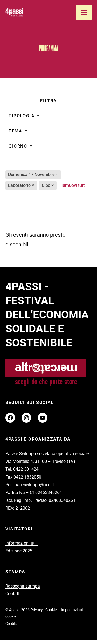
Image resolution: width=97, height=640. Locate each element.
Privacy (36, 610)
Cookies (51, 610)
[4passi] (25, 12)
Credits (11, 623)
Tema (15, 131)
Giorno (18, 146)
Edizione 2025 (18, 550)
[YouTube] (42, 418)
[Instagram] (26, 418)
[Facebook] (10, 418)
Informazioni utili (21, 543)
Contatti (12, 593)
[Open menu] (83, 12)
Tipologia (21, 115)
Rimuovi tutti (73, 185)
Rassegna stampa (22, 586)
